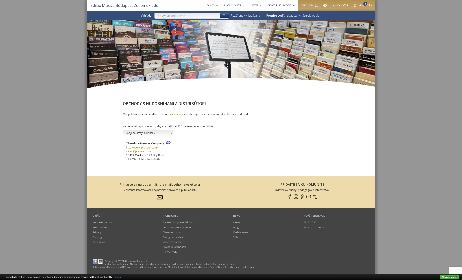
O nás (96, 216)
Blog (236, 227)
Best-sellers (100, 227)
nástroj (305, 16)
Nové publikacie (314, 216)
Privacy (96, 232)
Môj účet (341, 5)
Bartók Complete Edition (178, 222)
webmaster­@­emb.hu (225, 264)
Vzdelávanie (240, 232)
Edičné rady (170, 252)
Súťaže (237, 237)
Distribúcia (98, 242)
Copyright (98, 237)
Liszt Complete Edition (177, 227)
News (236, 216)
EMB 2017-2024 (314, 227)
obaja (315, 16)
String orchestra (173, 237)
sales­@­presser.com (138, 151)
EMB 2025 (310, 222)
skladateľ (292, 16)
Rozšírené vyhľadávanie (246, 15)
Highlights (170, 216)
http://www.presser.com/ (142, 147)
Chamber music (172, 232)
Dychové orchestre (175, 247)
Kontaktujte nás (102, 222)
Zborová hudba (172, 242)
